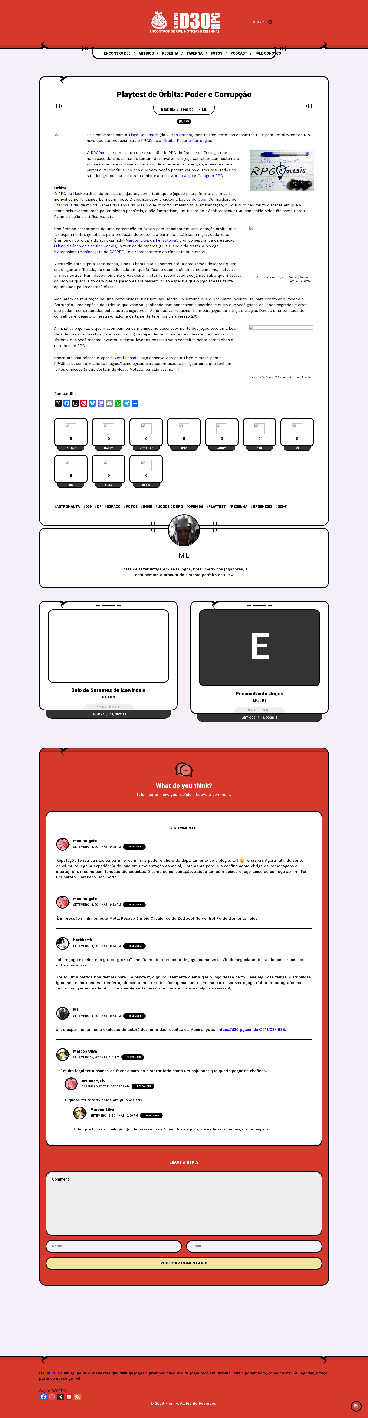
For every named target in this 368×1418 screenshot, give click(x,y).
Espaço (114, 506)
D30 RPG (51, 1373)
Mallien (108, 697)
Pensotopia (166, 240)
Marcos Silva (137, 240)
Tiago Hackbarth (143, 134)
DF (99, 506)
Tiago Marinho (68, 246)
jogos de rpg (170, 506)
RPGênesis (101, 152)
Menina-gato (91, 251)
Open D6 (205, 199)
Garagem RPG (210, 175)
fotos (132, 506)
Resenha (168, 110)
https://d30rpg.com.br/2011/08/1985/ (253, 1029)
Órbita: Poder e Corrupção (187, 140)
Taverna (97, 714)
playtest (217, 506)
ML (204, 110)
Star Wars (63, 205)
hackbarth (82, 940)
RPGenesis (262, 506)
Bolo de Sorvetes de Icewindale (108, 690)
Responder (135, 846)
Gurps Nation (179, 134)
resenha (239, 506)
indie (147, 506)
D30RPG (117, 251)
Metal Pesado (126, 357)
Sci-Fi (283, 506)
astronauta (68, 506)
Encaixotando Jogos (259, 693)
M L (184, 555)
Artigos (249, 718)
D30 (88, 506)
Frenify (171, 1403)
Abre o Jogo (182, 175)
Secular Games (102, 246)
